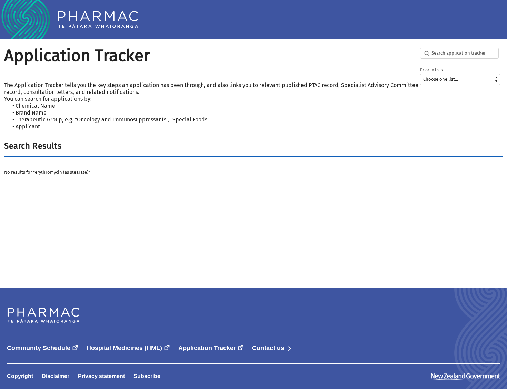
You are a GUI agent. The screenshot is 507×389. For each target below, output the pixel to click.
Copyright (20, 376)
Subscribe (146, 376)
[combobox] (460, 53)
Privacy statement (101, 376)
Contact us (272, 347)
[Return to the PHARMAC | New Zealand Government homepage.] (69, 19)
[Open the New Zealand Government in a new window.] (465, 376)
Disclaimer (55, 376)
